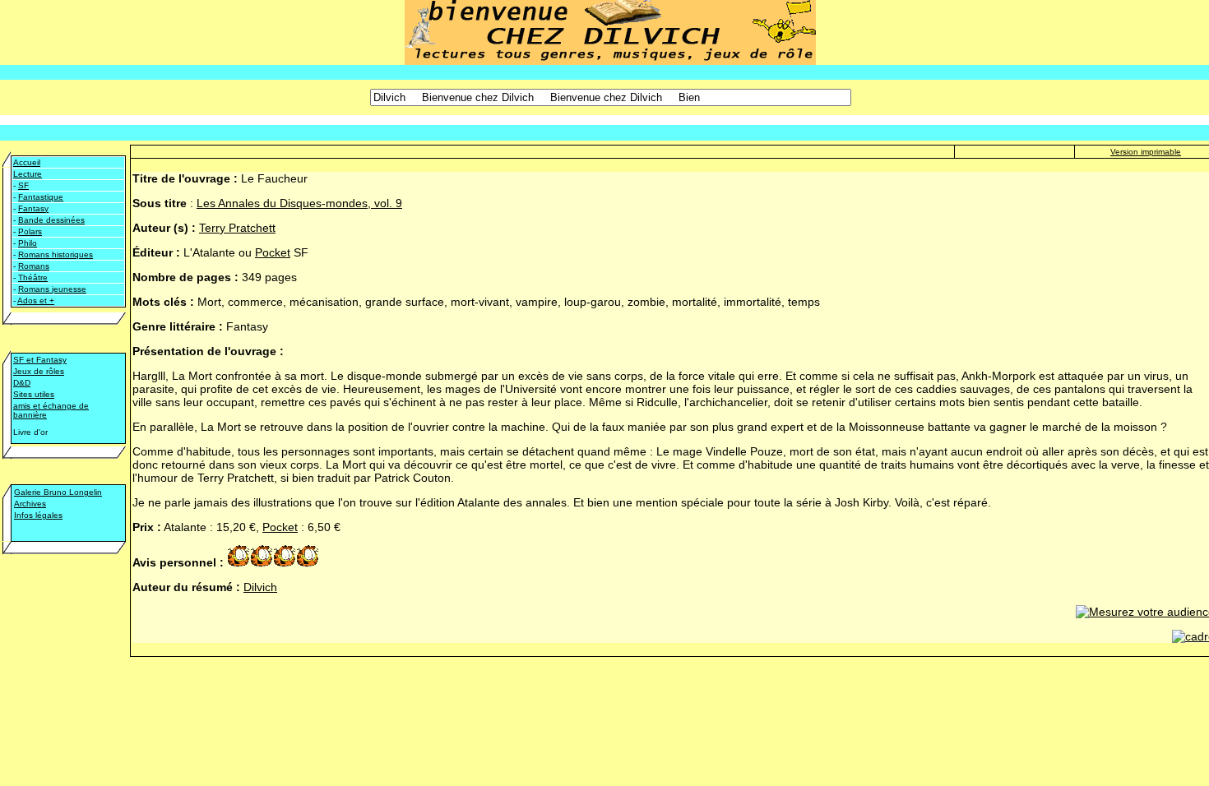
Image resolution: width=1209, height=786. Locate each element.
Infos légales (38, 515)
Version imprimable (1145, 151)
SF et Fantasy (40, 359)
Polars (30, 231)
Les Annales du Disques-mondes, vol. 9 (299, 203)
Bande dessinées (51, 219)
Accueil (26, 162)
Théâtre (33, 277)
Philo (27, 242)
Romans (33, 265)
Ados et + (35, 300)
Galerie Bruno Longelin (58, 492)
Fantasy (33, 208)
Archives (30, 503)
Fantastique (40, 196)
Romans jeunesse (52, 289)
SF (23, 185)
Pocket (272, 252)
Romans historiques (55, 254)
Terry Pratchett (237, 227)
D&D (21, 382)
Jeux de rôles (38, 371)
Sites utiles (33, 394)
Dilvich (260, 587)
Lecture (27, 173)
